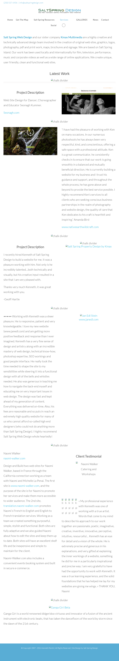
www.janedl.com (88, 319)
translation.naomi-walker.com (21, 505)
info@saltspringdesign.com (31, 2)
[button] (63, 25)
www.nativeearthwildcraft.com (80, 227)
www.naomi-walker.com (25, 485)
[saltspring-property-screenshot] (89, 246)
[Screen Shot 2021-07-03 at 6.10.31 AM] (89, 88)
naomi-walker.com (14, 458)
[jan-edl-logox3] (88, 315)
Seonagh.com (11, 112)
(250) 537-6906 (10, 2)
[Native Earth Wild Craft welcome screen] (30, 128)
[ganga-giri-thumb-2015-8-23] (59, 607)
